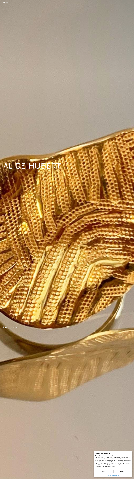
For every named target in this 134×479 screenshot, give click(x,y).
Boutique (6, 2)
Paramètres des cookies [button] (113, 475)
